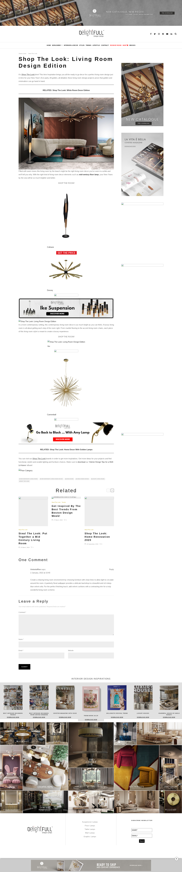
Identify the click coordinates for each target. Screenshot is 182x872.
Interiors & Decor (71, 45)
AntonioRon (35, 569)
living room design (83, 478)
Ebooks (132, 45)
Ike (49, 346)
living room (69, 478)
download (81, 462)
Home (49, 45)
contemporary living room (29, 478)
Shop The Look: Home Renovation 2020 (97, 536)
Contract (105, 45)
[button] (179, 703)
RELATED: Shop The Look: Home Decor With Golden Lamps (66, 449)
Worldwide (56, 45)
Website (71, 650)
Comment (22, 612)
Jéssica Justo (22, 53)
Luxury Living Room (98, 478)
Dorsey (50, 290)
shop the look (24, 481)
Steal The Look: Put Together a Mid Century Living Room (33, 538)
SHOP (124, 45)
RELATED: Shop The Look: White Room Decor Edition (66, 90)
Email (21, 650)
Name (21, 639)
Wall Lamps (90, 833)
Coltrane (50, 247)
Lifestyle (96, 45)
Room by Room (115, 45)
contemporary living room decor (52, 478)
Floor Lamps (90, 826)
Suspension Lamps (90, 822)
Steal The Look (32, 53)
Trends (88, 45)
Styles (81, 45)
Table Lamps (90, 829)
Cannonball (51, 414)
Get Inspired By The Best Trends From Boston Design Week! (66, 511)
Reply (111, 569)
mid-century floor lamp (89, 174)
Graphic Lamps (90, 837)
